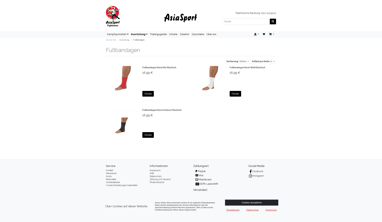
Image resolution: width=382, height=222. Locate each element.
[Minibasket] (271, 34)
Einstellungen (233, 210)
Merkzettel (111, 179)
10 (262, 61)
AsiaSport (180, 17)
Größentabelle (113, 182)
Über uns (211, 34)
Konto (109, 176)
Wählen (236, 61)
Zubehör (184, 34)
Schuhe (173, 34)
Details (148, 93)
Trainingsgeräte (158, 34)
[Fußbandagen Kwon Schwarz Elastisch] (122, 123)
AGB (152, 173)
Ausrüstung (138, 34)
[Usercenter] (256, 34)
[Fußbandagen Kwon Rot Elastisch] (121, 81)
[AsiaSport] (133, 15)
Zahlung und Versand (160, 179)
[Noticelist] (264, 34)
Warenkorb (111, 173)
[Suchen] (273, 21)
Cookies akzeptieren (252, 202)
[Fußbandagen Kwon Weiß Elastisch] (209, 81)
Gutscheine (198, 34)
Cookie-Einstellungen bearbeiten (122, 185)
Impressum (155, 170)
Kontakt (109, 170)
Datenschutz (156, 176)
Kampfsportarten (117, 34)
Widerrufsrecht (157, 182)
